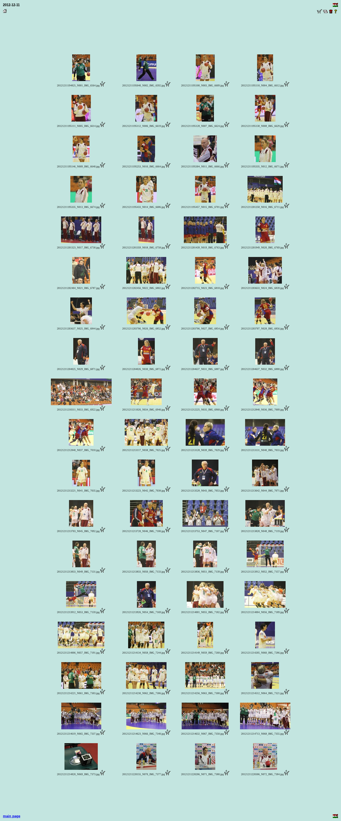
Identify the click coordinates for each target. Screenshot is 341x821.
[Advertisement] (170, 27)
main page (11, 816)
